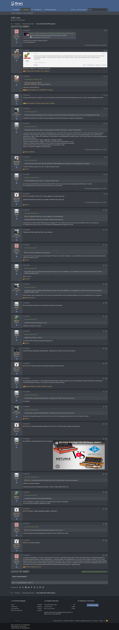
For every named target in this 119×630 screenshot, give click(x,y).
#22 (106, 406)
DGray (14, 20)
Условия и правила (68, 620)
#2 (106, 50)
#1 (106, 30)
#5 (106, 108)
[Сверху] (105, 620)
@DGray (25, 542)
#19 (106, 363)
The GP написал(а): (29, 111)
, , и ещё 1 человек (40, 103)
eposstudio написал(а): (30, 177)
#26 (106, 492)
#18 (106, 348)
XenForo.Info (23, 626)
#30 (106, 555)
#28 (106, 523)
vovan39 (39, 610)
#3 (106, 76)
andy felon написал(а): (30, 213)
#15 (106, 303)
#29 (106, 540)
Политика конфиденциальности (83, 620)
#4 (106, 95)
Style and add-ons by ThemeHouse (20, 624)
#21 (106, 391)
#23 (106, 424)
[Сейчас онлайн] (16, 319)
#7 (106, 157)
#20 (106, 378)
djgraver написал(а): (30, 334)
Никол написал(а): (29, 126)
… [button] (18, 26)
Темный (18, 620)
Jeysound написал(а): (30, 395)
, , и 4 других (39, 386)
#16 (106, 316)
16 (20, 26)
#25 (106, 474)
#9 (106, 194)
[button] (42, 10)
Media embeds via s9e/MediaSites (21, 628)
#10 (106, 210)
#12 (106, 244)
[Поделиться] (104, 30)
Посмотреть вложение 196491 (32, 82)
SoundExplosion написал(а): (32, 79)
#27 (106, 508)
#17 (106, 331)
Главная (101, 620)
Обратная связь (58, 620)
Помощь (95, 620)
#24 (106, 439)
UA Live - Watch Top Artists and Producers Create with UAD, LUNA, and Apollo (52, 33)
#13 (106, 265)
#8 (106, 174)
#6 (106, 123)
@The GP (25, 196)
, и (33, 566)
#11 (106, 230)
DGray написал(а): (29, 268)
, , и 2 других (37, 71)
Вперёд (25, 26)
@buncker (26, 68)
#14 (106, 284)
